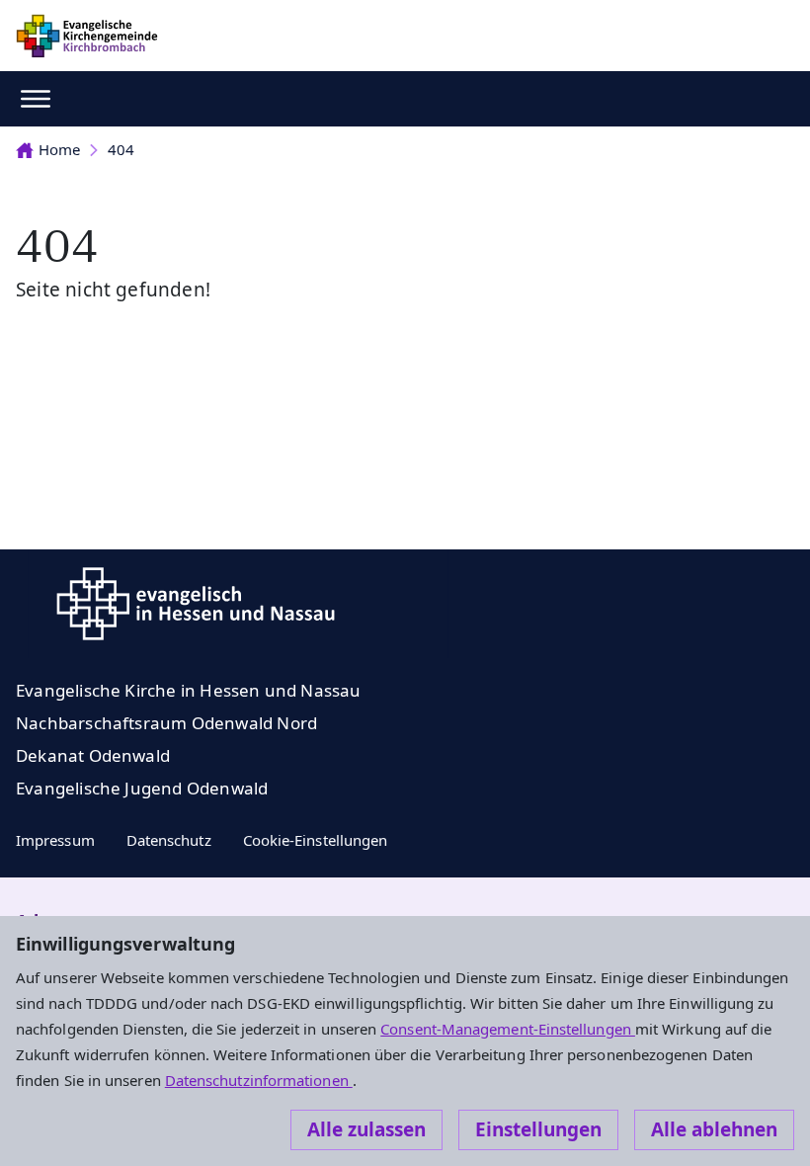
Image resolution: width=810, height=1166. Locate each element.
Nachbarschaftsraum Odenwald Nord (166, 722)
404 (121, 149)
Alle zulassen (366, 1129)
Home (59, 149)
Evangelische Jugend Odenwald (142, 788)
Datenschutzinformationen (259, 1080)
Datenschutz (168, 840)
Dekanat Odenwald (93, 755)
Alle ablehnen (714, 1129)
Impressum (55, 840)
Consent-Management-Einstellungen (507, 1029)
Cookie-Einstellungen (315, 840)
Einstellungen (538, 1129)
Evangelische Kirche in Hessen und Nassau (189, 690)
